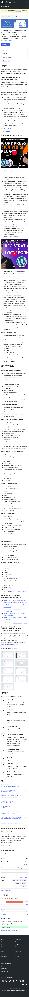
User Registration (23, 886)
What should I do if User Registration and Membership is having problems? (11, 818)
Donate (17, 956)
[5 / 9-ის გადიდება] (12, 668)
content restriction (17, 880)
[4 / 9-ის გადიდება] (25, 660)
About (3, 939)
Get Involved (18, 951)
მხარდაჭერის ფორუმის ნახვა (9, 930)
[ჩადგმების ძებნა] (16, 16)
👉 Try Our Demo (5, 131)
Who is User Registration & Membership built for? (7, 801)
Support (3, 954)
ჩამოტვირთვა (5, 44)
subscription (18, 883)
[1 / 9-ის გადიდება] (12, 652)
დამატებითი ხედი (6, 890)
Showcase (18, 939)
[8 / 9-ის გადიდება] (25, 676)
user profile (24, 883)
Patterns (17, 947)
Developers (4, 956)
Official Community (17, 623)
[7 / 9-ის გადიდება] (12, 676)
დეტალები (6, 49)
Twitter (25, 623)
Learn (2, 951)
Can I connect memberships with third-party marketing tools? (9, 812)
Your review (4, 914)
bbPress (4, 968)
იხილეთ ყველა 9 (24, 877)
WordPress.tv (5, 959)
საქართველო (8, 977)
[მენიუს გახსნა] (26, 2)
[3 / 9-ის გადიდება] (12, 660)
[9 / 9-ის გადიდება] (12, 684)
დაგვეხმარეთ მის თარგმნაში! (14, 11)
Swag (17, 959)
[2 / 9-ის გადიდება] (25, 652)
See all (26, 914)
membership (24, 880)
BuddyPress (5, 971)
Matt (3, 966)
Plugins (17, 944)
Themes (17, 942)
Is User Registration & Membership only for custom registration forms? (10, 785)
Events (17, 954)
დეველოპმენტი (7, 57)
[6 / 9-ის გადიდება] (25, 668)
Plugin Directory (5, 6)
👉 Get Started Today (7, 128)
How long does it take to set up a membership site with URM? (9, 796)
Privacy (3, 947)
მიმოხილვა (6, 53)
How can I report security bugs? (9, 823)
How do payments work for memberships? (7, 807)
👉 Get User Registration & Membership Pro (15, 591)
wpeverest (9, 40)
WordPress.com (6, 963)
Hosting (3, 944)
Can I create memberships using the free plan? (8, 791)
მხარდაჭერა (6, 61)
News (2, 942)
